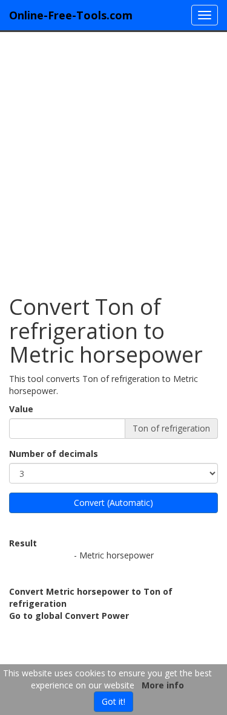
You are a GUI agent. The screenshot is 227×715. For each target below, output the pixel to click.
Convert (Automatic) (113, 502)
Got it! (113, 701)
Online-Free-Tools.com (71, 15)
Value (21, 409)
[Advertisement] (113, 157)
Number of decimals (53, 453)
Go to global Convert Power (69, 615)
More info (163, 685)
